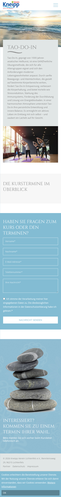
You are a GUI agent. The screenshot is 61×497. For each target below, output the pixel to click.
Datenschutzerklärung (36, 306)
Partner (6, 466)
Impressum (32, 466)
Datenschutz (19, 466)
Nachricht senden (30, 320)
